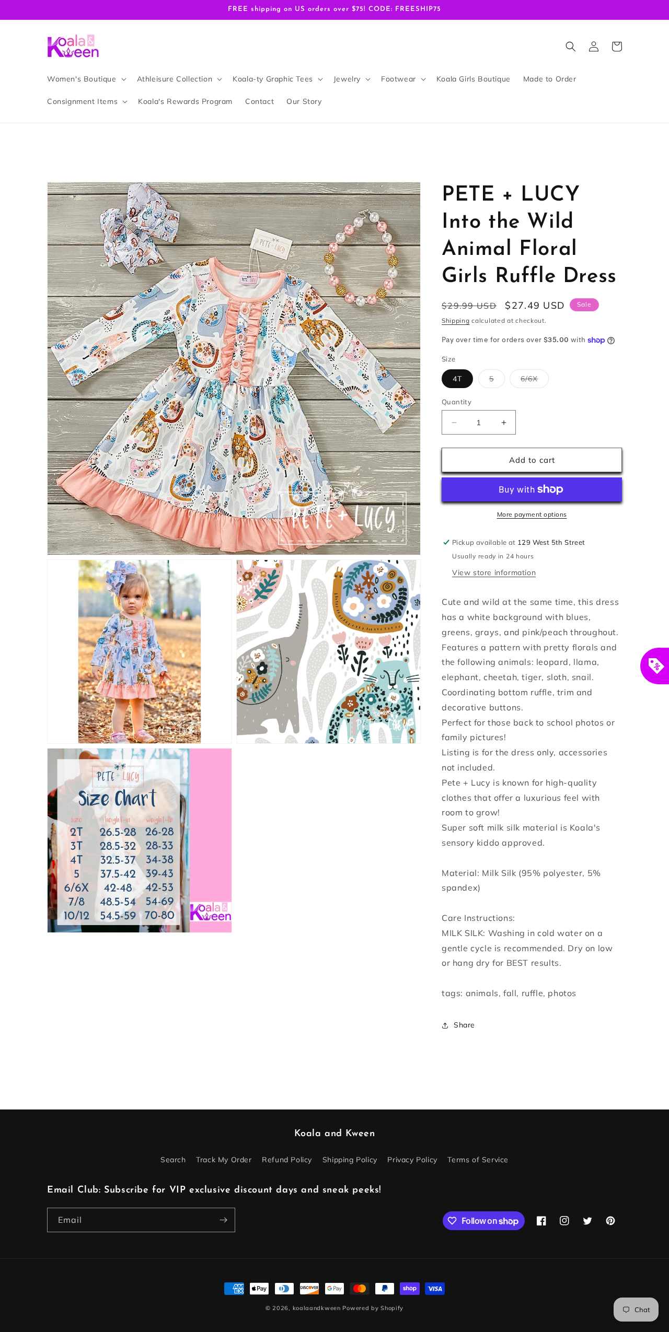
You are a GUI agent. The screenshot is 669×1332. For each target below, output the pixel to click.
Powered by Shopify (372, 1308)
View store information (494, 572)
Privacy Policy (412, 1159)
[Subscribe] (223, 1220)
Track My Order (223, 1159)
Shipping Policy (349, 1159)
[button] (86, 79)
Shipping (456, 320)
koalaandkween (317, 1308)
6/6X (535, 380)
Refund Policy (287, 1159)
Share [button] (464, 1025)
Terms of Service (478, 1159)
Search (173, 1159)
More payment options (532, 514)
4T (457, 378)
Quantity (456, 402)
